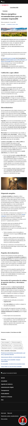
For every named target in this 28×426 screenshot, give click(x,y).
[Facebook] (3, 404)
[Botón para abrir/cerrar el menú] (26, 2)
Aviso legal (3, 413)
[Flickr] (7, 408)
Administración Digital (7, 387)
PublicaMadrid (5, 393)
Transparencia (5, 390)
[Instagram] (7, 404)
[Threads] (14, 408)
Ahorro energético (5, 342)
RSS (2, 400)
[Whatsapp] (22, 404)
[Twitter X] (11, 404)
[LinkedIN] (18, 404)
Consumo (5, 11)
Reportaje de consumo (6, 348)
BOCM (3, 378)
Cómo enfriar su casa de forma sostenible (11, 366)
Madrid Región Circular (6, 345)
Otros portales (4, 418)
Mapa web (9, 413)
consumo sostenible (18, 348)
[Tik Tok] (3, 408)
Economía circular (18, 345)
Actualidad (4, 381)
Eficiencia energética (16, 342)
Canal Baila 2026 (14, 7)
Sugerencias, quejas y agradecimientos (10, 416)
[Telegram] (11, 408)
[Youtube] (14, 404)
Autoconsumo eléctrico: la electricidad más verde (13, 357)
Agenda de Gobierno (7, 384)
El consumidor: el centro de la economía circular (13, 364)
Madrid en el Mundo (6, 396)
